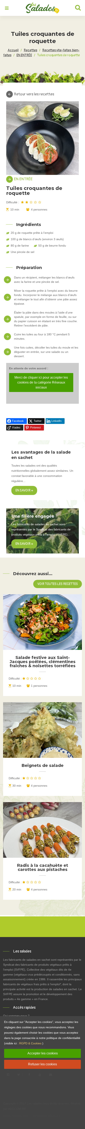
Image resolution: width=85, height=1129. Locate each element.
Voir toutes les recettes (57, 584)
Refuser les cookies (42, 1064)
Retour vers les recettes (34, 94)
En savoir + (24, 490)
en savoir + (24, 544)
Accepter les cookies (42, 1053)
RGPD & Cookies (30, 1043)
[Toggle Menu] (7, 8)
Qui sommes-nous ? (16, 1015)
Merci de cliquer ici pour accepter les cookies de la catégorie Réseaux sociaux (41, 382)
